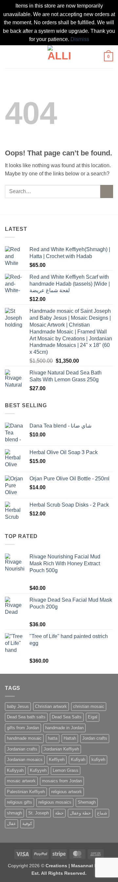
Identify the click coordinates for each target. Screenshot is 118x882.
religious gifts (19, 802)
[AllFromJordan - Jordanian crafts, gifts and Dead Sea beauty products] (59, 56)
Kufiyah (78, 759)
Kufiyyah (15, 770)
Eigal (92, 716)
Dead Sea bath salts (26, 716)
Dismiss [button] (79, 39)
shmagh (14, 813)
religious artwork (66, 791)
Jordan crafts (94, 738)
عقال (11, 823)
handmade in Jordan (64, 727)
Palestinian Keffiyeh (26, 791)
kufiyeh (98, 759)
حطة (59, 813)
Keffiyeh (57, 759)
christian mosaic (88, 706)
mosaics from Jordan (62, 780)
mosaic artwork (21, 780)
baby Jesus (18, 706)
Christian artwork (51, 706)
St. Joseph (38, 813)
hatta (52, 738)
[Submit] (106, 191)
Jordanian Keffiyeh (61, 749)
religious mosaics (54, 802)
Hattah (70, 738)
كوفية (27, 823)
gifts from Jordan (23, 727)
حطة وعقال (80, 813)
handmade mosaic (24, 738)
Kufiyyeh (38, 770)
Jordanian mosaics (25, 759)
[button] (9, 57)
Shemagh (87, 802)
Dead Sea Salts (67, 716)
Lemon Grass (65, 770)
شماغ (102, 813)
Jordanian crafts (22, 749)
